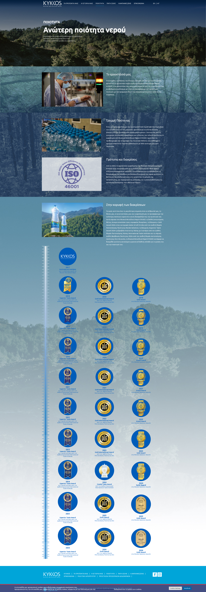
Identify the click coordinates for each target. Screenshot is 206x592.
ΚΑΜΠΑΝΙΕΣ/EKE (125, 3)
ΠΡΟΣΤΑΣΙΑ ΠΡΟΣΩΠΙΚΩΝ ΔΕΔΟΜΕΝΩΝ (114, 576)
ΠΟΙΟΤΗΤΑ (100, 3)
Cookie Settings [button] (175, 588)
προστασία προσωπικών (105, 589)
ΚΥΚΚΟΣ (67, 574)
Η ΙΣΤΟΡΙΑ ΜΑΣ (87, 3)
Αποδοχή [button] (187, 588)
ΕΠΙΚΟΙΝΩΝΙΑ (139, 3)
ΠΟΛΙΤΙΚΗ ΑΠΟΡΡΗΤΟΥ (87, 576)
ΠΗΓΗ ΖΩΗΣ (111, 3)
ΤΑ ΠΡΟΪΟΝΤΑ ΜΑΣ (71, 3)
